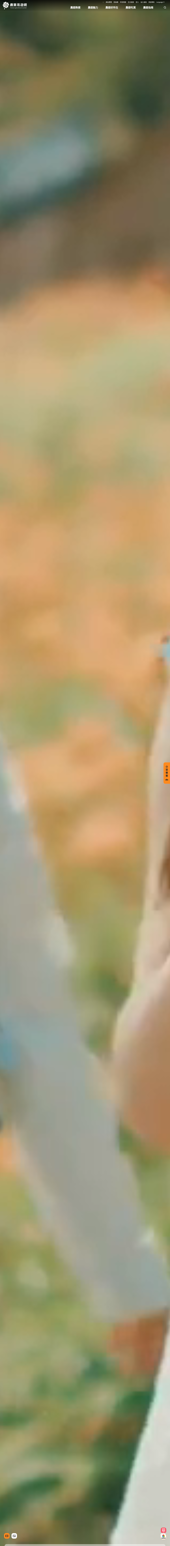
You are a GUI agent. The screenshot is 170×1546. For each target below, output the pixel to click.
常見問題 (123, 2)
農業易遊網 (15, 5)
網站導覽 (109, 2)
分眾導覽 (167, 771)
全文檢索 (131, 2)
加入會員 (144, 2)
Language (159, 2)
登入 (137, 2)
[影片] (7, 1536)
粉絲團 (116, 2)
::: (103, 2)
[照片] (14, 1536)
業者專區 (151, 2)
